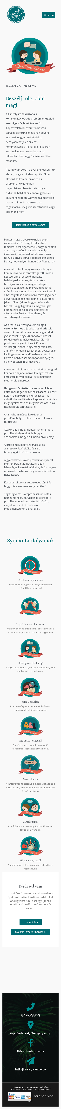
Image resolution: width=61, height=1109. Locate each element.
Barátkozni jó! (30, 822)
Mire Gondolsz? (30, 702)
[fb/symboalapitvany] (31, 1043)
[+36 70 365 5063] (31, 1006)
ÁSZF (41, 1089)
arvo (30, 1101)
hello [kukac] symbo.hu (30, 1069)
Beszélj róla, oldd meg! (30, 663)
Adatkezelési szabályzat (24, 1089)
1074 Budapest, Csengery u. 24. (30, 1033)
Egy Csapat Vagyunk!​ (30, 740)
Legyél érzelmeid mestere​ (30, 624)
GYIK (48, 1089)
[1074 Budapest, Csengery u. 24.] (31, 1025)
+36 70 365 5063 (30, 1015)
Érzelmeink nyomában (30, 580)
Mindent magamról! (30, 860)
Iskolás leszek (30, 779)
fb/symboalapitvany (30, 1051)
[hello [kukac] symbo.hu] (31, 1061)
